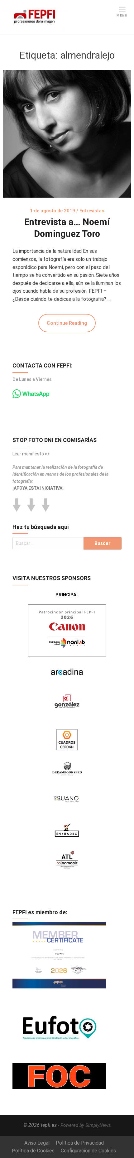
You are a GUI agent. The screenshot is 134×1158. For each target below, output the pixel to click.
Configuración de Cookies (88, 1151)
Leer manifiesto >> (31, 453)
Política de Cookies (33, 1151)
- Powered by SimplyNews (84, 1125)
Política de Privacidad (80, 1143)
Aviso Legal (37, 1143)
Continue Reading (67, 323)
